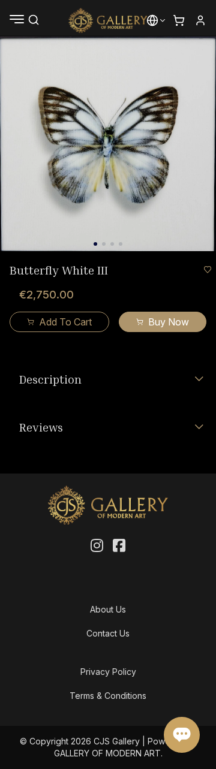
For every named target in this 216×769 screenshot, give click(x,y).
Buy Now (168, 322)
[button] (152, 20)
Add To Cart (65, 322)
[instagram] (97, 546)
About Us (108, 609)
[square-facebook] (119, 546)
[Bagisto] (108, 20)
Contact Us (108, 633)
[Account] (200, 20)
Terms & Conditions (108, 695)
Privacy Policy (108, 672)
